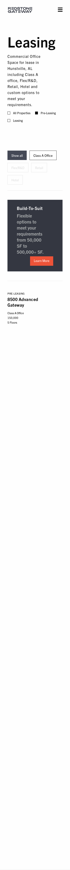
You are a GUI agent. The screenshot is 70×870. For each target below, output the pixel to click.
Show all (17, 155)
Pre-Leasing (48, 113)
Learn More (41, 261)
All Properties (21, 113)
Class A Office (43, 155)
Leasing (18, 120)
